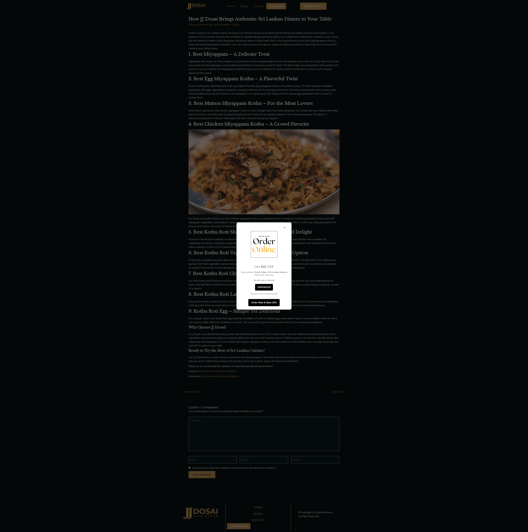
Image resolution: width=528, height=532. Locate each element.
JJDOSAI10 (264, 287)
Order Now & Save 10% (264, 302)
